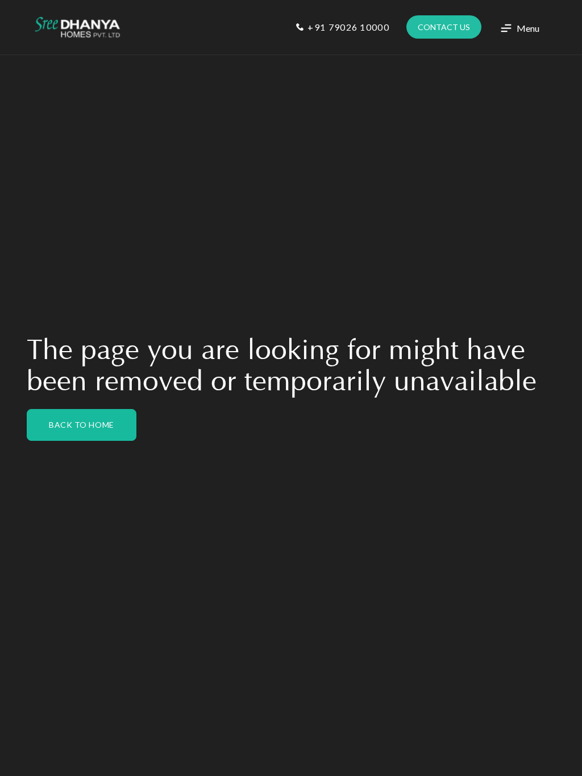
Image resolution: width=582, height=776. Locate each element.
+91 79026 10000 (347, 27)
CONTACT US (444, 27)
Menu (528, 28)
